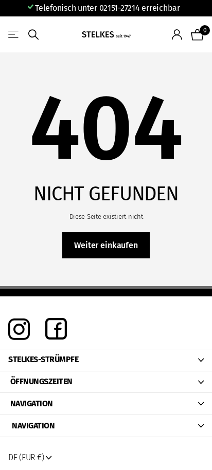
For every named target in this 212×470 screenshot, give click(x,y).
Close (106, 360)
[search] (33, 34)
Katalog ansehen (14, 35)
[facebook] (56, 329)
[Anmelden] (177, 34)
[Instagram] (19, 329)
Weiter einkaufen (105, 245)
